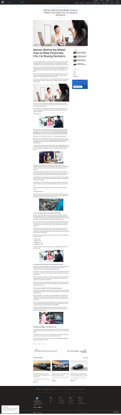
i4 (73, 389)
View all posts (85, 357)
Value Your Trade (71, 400)
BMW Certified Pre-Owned (96, 2)
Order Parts (79, 400)
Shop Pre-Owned (88, 2)
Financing (112, 2)
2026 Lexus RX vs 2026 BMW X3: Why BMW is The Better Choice (60, 374)
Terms (83, 412)
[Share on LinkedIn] (40, 344)
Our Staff (51, 400)
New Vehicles (61, 398)
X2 (42, 389)
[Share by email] (42, 344)
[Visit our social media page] (34, 407)
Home (52, 7)
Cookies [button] (85, 412)
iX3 (37, 389)
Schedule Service (80, 398)
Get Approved (70, 398)
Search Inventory (61, 403)
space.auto (40, 412)
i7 (78, 389)
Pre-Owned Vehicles (61, 401)
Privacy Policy (9, 410)
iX (81, 389)
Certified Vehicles (61, 400)
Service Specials (80, 401)
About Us (51, 401)
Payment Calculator (71, 403)
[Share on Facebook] (37, 344)
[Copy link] (44, 344)
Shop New (77, 2)
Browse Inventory (78, 86)
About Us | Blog (117, 2)
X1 (39, 389)
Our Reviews (51, 398)
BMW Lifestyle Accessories (82, 403)
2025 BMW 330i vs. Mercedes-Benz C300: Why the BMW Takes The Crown (79, 374)
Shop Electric (82, 2)
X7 (52, 389)
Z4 (71, 389)
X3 (45, 389)
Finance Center (71, 401)
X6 (50, 389)
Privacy (80, 412)
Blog (54, 7)
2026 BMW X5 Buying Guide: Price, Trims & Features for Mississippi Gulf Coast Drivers (41, 375)
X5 (47, 389)
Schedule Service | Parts (105, 2)
